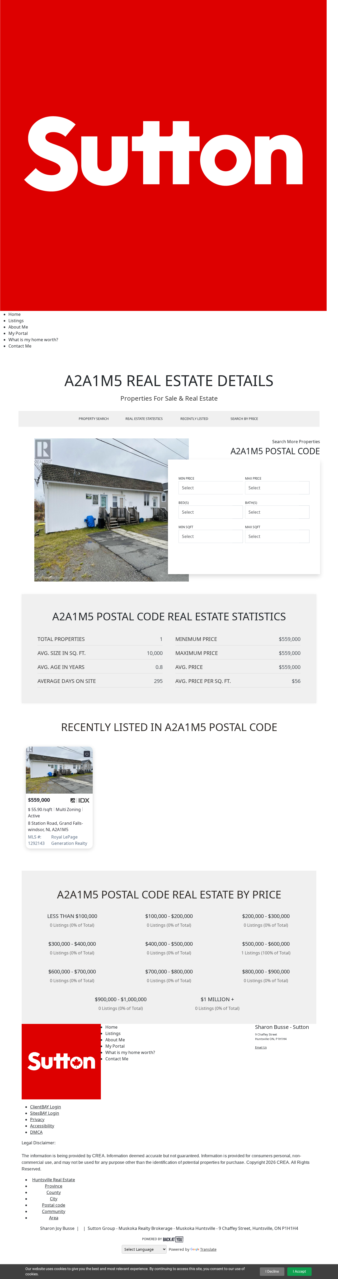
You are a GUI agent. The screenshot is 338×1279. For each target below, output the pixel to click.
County (53, 1192)
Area (53, 1218)
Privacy (37, 1119)
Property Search (94, 418)
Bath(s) (251, 502)
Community (53, 1211)
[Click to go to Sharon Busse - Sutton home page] (163, 155)
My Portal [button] (18, 333)
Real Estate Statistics (144, 418)
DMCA (36, 1132)
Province (53, 1186)
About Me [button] (18, 327)
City (53, 1199)
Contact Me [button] (19, 346)
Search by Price (244, 418)
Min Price (186, 478)
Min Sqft (186, 527)
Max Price (253, 478)
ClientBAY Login (45, 1107)
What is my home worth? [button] (33, 340)
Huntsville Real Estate (53, 1180)
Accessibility (42, 1126)
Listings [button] (16, 321)
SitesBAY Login (44, 1113)
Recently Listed (194, 418)
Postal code (53, 1205)
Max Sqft (252, 527)
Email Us (261, 1047)
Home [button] (14, 314)
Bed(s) (184, 502)
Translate (208, 1249)
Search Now (288, 555)
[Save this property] (86, 754)
